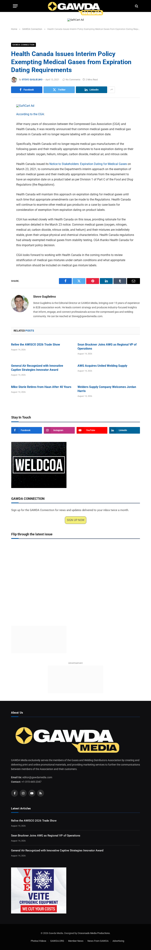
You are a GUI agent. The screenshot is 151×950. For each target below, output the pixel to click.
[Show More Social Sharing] (111, 89)
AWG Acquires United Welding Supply (102, 365)
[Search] (136, 6)
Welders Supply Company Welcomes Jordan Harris (107, 389)
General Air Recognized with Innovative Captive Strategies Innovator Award (37, 368)
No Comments (73, 79)
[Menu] (15, 6)
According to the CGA (30, 114)
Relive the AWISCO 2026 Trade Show (35, 344)
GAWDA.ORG (57, 940)
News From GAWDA (97, 940)
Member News (75, 940)
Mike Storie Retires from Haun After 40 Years (41, 387)
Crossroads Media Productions (94, 933)
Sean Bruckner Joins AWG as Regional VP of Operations (107, 346)
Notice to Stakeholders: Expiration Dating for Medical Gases (88, 164)
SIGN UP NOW (75, 520)
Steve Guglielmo (32, 79)
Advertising (118, 940)
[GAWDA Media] (75, 6)
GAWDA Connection (23, 45)
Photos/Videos (38, 940)
